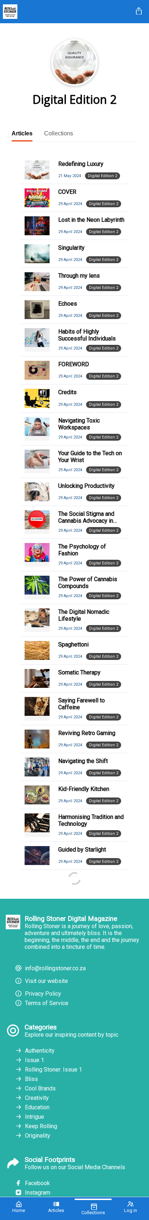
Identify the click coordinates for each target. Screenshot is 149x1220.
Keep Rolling (41, 1126)
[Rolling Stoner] (66, 11)
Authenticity (40, 1050)
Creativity (37, 1097)
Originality (37, 1135)
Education (37, 1107)
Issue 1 (34, 1060)
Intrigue (34, 1116)
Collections (58, 133)
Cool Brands (40, 1088)
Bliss (31, 1079)
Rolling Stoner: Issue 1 (53, 1069)
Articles (22, 133)
